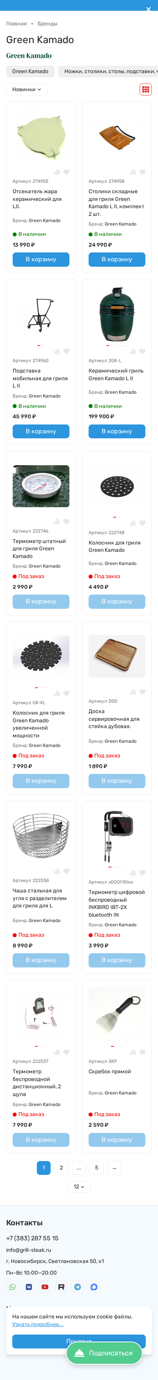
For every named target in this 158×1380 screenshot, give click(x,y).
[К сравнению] (57, 172)
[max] (94, 1287)
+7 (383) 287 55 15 (32, 1238)
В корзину (41, 259)
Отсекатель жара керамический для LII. (37, 199)
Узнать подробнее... (38, 1324)
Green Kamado (30, 71)
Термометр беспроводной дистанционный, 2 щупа (37, 1083)
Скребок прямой (110, 1071)
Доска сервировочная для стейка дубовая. (114, 719)
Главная (16, 23)
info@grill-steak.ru (28, 1250)
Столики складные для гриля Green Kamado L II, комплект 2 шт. (116, 202)
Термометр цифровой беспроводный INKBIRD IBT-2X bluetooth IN (117, 903)
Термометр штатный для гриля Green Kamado (39, 549)
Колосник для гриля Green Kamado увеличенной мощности (39, 724)
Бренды (48, 23)
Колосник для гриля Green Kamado (115, 547)
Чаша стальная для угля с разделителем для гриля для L (40, 898)
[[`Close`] (148, 9)
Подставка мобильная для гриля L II (40, 378)
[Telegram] (77, 1287)
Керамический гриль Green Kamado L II (116, 375)
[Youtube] (45, 1287)
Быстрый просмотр (44, 153)
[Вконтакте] (29, 1287)
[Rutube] (61, 1287)
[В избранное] (66, 172)
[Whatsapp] (12, 1287)
